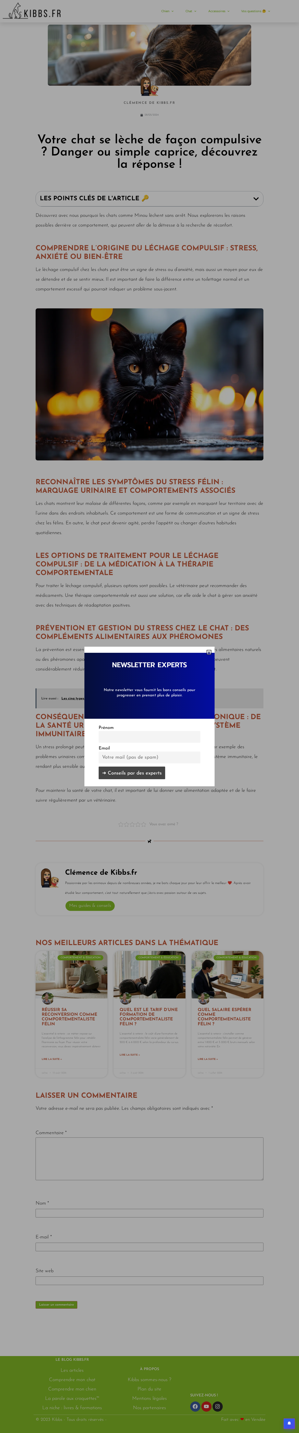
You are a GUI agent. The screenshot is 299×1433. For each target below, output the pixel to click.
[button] (209, 652)
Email (104, 748)
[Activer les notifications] (289, 1423)
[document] (149, 716)
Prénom (106, 728)
